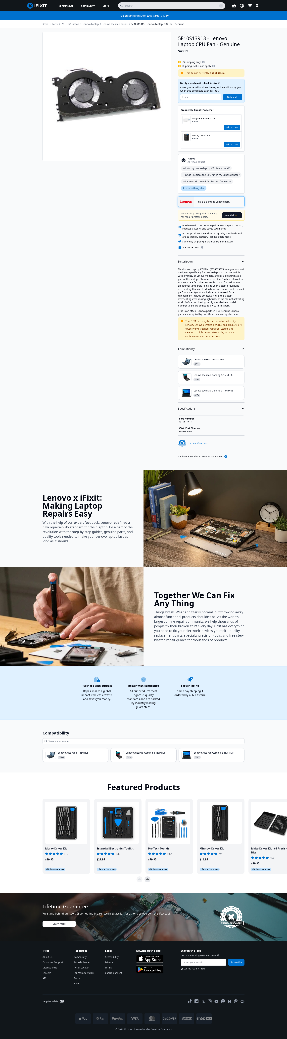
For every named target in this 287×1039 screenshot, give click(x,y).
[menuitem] (65, 5)
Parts (55, 24)
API (44, 978)
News (77, 983)
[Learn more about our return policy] (202, 247)
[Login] (257, 5)
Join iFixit (232, 215)
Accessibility (112, 957)
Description (185, 261)
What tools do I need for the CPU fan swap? (207, 181)
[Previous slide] (140, 879)
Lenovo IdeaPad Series (115, 24)
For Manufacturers (84, 972)
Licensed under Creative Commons (152, 1029)
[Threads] (236, 1001)
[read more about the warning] (226, 456)
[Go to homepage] (38, 6)
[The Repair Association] (242, 1001)
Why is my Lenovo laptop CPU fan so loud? (206, 168)
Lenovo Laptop (91, 24)
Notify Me (232, 97)
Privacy (109, 962)
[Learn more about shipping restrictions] (203, 62)
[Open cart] (249, 5)
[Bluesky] (229, 1001)
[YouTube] (216, 1001)
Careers (47, 972)
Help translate (50, 1001)
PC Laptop (73, 24)
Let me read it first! (194, 968)
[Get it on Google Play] (149, 969)
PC (62, 24)
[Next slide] (147, 879)
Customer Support (53, 962)
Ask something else (193, 188)
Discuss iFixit (50, 967)
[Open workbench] (234, 5)
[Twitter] (203, 1001)
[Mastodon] (223, 1001)
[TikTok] (190, 1001)
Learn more (59, 923)
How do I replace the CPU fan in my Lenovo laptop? (211, 174)
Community (80, 957)
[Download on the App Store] (149, 959)
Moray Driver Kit (201, 135)
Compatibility (186, 349)
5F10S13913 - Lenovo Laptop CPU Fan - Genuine (157, 24)
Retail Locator (81, 967)
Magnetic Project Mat (204, 118)
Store (45, 24)
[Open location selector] (242, 5)
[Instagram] (210, 1001)
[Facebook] (196, 1001)
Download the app (148, 951)
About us (47, 957)
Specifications (186, 408)
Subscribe (236, 962)
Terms (108, 967)
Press (77, 978)
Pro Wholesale (82, 962)
